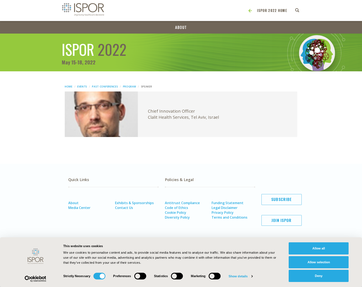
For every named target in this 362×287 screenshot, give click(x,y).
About (181, 27)
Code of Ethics (176, 207)
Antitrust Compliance (182, 203)
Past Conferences (105, 86)
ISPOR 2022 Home (272, 10)
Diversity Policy (177, 217)
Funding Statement (227, 203)
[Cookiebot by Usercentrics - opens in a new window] (35, 279)
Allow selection (319, 262)
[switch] (140, 276)
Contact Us (124, 207)
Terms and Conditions (229, 217)
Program (129, 86)
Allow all (318, 248)
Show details (238, 276)
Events (82, 86)
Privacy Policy (223, 212)
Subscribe (281, 199)
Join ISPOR (282, 220)
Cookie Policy (175, 212)
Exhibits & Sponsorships (134, 203)
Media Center (79, 207)
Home (68, 86)
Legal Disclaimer (225, 207)
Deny (318, 276)
